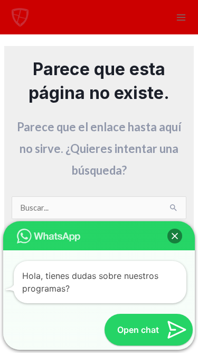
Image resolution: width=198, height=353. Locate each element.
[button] (174, 236)
